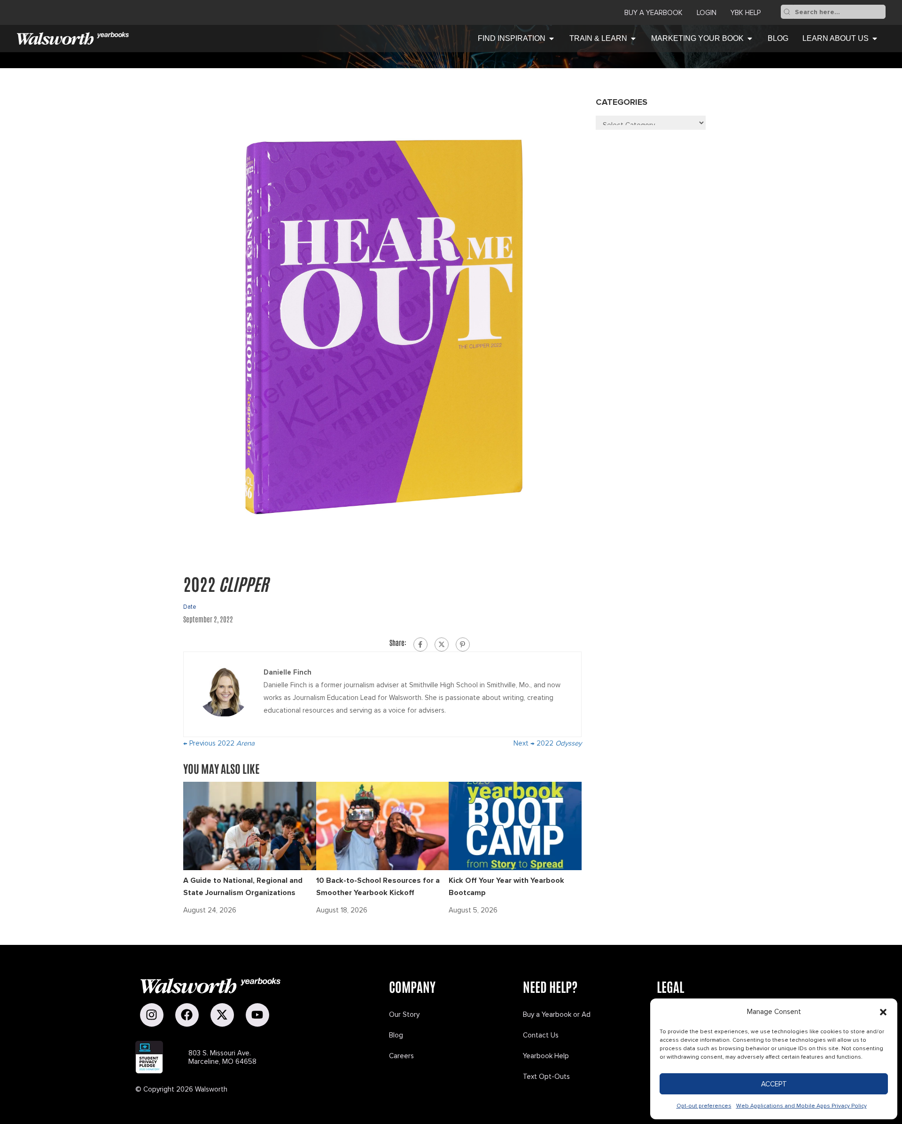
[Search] (787, 12)
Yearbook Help (546, 1056)
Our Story (404, 1014)
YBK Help (746, 12)
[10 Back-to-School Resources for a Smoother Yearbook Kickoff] (382, 825)
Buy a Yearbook (653, 12)
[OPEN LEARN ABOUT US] (875, 38)
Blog (396, 1035)
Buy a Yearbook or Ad (557, 1014)
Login (706, 12)
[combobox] (839, 12)
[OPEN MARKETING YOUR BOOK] (750, 38)
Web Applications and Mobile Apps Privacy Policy (801, 1105)
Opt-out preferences (703, 1105)
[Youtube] (257, 1015)
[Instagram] (151, 1015)
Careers (401, 1056)
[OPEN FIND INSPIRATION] (551, 38)
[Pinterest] (463, 644)
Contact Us (541, 1035)
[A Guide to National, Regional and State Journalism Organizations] (249, 825)
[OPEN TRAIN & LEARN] (633, 38)
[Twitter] (442, 644)
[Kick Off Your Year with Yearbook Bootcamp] (515, 825)
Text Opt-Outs (546, 1076)
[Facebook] (420, 644)
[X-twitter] (222, 1015)
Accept (774, 1084)
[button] (883, 1012)
